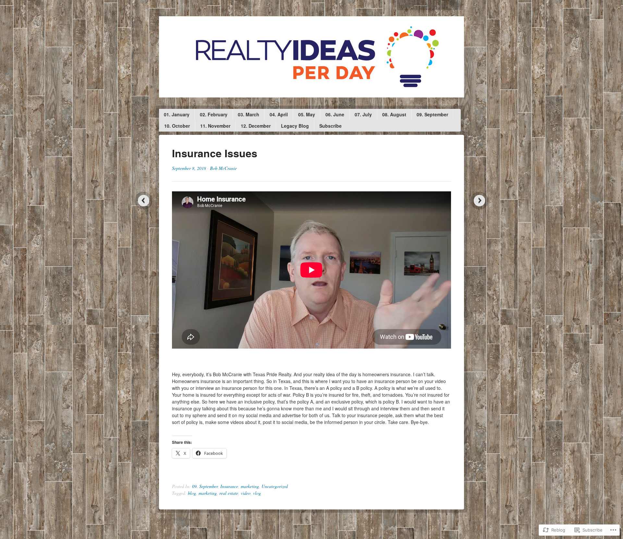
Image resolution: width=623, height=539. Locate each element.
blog (192, 493)
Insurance (229, 486)
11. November (215, 125)
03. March (248, 114)
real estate (228, 493)
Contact (430, 4)
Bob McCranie (223, 168)
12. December (256, 125)
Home (407, 4)
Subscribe (330, 125)
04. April (279, 114)
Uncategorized (275, 486)
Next (479, 201)
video (245, 493)
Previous (144, 201)
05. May (306, 114)
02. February (213, 114)
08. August (394, 114)
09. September (432, 114)
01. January (176, 114)
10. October (177, 125)
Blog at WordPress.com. (180, 519)
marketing (250, 486)
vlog (257, 493)
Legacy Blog (295, 125)
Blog (454, 4)
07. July (363, 114)
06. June (334, 114)
